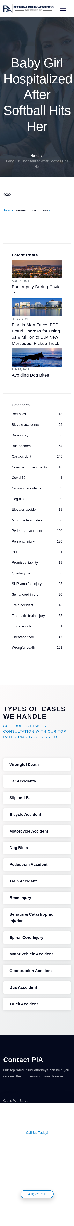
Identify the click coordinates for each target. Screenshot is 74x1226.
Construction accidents (37, 467)
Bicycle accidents (37, 425)
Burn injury (37, 435)
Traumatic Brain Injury (31, 210)
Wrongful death (37, 648)
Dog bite (37, 499)
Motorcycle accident (37, 520)
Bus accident (37, 446)
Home (34, 156)
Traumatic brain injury (37, 616)
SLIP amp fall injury (37, 584)
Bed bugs (37, 414)
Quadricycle (37, 573)
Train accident (37, 605)
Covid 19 (37, 478)
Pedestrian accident (37, 531)
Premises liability (37, 563)
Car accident (37, 456)
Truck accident (37, 626)
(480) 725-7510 (37, 1194)
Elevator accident (37, 509)
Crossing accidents (37, 488)
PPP (37, 552)
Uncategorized (37, 637)
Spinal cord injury (37, 594)
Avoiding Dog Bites (30, 375)
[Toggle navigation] (62, 9)
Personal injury (37, 541)
